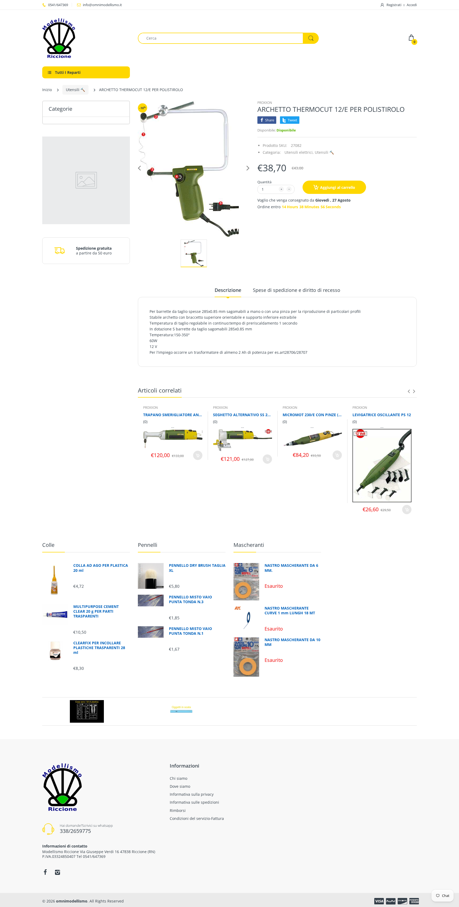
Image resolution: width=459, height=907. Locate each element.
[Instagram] (57, 872)
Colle (48, 544)
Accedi (412, 4)
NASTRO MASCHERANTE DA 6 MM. (291, 568)
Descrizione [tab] (228, 290)
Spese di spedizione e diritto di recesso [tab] (296, 290)
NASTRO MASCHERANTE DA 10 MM (292, 642)
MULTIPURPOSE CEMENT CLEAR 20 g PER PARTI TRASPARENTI (96, 611)
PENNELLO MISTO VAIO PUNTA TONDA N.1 (190, 631)
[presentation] (408, 391)
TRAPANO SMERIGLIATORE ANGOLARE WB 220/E (172, 414)
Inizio (47, 89)
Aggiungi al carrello (337, 187)
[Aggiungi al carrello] (197, 455)
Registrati (394, 4)
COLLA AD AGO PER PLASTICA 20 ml (100, 568)
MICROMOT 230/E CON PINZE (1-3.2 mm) (312, 414)
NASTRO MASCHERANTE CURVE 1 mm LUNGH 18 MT (290, 610)
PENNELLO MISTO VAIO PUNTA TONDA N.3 (190, 599)
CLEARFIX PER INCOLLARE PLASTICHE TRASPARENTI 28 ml (99, 648)
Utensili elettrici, (299, 152)
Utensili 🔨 (75, 89)
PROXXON (264, 102)
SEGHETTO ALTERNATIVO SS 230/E (242, 414)
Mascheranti (248, 544)
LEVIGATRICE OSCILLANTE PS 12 (381, 414)
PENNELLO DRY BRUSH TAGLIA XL (197, 568)
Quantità (264, 182)
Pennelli (147, 544)
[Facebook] (45, 872)
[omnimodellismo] (86, 38)
